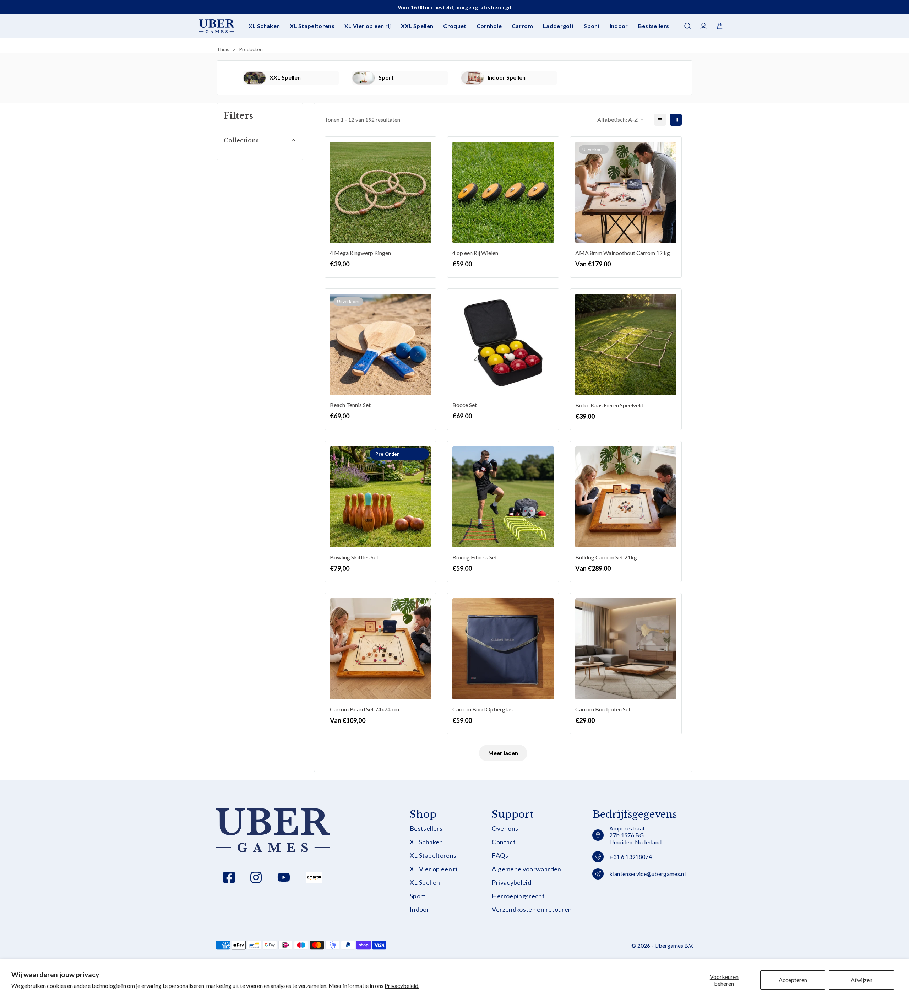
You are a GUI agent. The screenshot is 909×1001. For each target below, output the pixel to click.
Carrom (522, 25)
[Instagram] (256, 877)
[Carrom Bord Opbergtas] (503, 648)
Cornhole (489, 25)
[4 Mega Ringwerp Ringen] (380, 192)
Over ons (505, 828)
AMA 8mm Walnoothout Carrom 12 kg (622, 252)
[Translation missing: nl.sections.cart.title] (719, 26)
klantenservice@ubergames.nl (647, 873)
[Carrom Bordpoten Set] (625, 648)
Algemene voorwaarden (526, 869)
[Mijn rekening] (703, 26)
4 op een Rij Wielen (475, 252)
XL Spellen (425, 882)
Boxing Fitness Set (474, 557)
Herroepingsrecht (518, 896)
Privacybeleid (511, 882)
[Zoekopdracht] (687, 26)
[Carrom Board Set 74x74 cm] (380, 648)
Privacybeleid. (402, 985)
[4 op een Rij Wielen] (503, 192)
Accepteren (793, 979)
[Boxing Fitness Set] (503, 496)
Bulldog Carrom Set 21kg (606, 557)
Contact (504, 842)
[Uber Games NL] (216, 26)
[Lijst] (660, 120)
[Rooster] (676, 120)
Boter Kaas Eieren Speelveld (609, 405)
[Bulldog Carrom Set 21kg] (625, 496)
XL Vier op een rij (367, 25)
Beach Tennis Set (350, 404)
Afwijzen (861, 979)
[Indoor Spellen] (472, 78)
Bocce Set (464, 404)
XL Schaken (264, 25)
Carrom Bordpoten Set (603, 709)
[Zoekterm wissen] (687, 48)
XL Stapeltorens (312, 25)
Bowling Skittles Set (354, 557)
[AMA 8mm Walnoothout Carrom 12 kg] (625, 192)
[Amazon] (314, 877)
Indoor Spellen (507, 77)
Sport (592, 25)
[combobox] (454, 48)
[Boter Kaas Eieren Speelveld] (625, 344)
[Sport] (363, 78)
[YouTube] (283, 877)
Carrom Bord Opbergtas (482, 709)
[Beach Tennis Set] (380, 344)
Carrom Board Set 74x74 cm (364, 709)
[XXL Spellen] (254, 78)
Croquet (454, 25)
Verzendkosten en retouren (532, 909)
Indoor (619, 25)
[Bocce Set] (503, 344)
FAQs (500, 855)
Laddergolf (558, 25)
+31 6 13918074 (630, 856)
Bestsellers (653, 25)
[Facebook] (229, 877)
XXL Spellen (417, 25)
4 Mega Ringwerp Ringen (360, 252)
